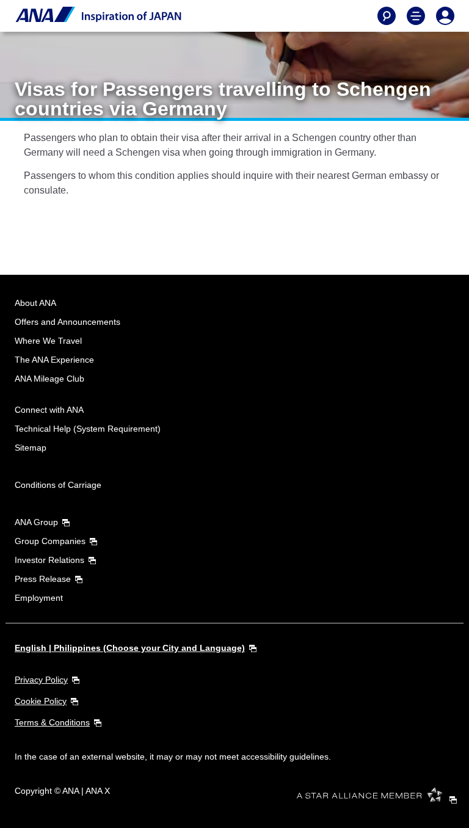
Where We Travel (48, 341)
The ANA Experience (54, 360)
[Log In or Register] (445, 16)
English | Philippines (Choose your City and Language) (130, 648)
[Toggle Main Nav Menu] (416, 16)
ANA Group (36, 522)
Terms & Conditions (52, 722)
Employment (39, 598)
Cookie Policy (41, 701)
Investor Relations (49, 560)
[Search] (386, 16)
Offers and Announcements (67, 322)
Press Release (43, 579)
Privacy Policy (41, 680)
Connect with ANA (49, 410)
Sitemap (30, 447)
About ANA (35, 303)
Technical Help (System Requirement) (88, 429)
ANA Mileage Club (49, 378)
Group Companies (50, 541)
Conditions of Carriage (58, 485)
